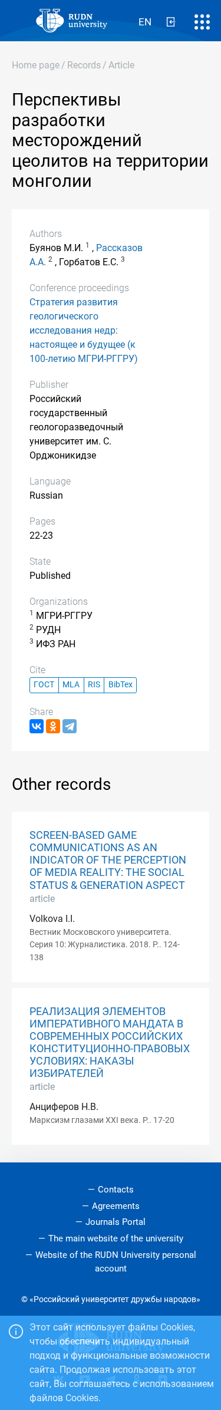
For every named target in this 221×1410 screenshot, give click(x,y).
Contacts (116, 1189)
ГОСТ (44, 685)
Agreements (116, 1206)
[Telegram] (69, 726)
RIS (94, 685)
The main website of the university (115, 1238)
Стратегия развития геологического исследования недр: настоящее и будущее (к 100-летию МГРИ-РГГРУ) (83, 330)
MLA (71, 685)
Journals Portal (115, 1222)
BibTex (120, 685)
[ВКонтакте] (36, 726)
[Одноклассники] (53, 726)
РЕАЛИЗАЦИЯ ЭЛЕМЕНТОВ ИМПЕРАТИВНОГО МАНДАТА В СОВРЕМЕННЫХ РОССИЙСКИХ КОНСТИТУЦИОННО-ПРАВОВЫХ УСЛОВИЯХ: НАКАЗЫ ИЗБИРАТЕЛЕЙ (109, 1043)
